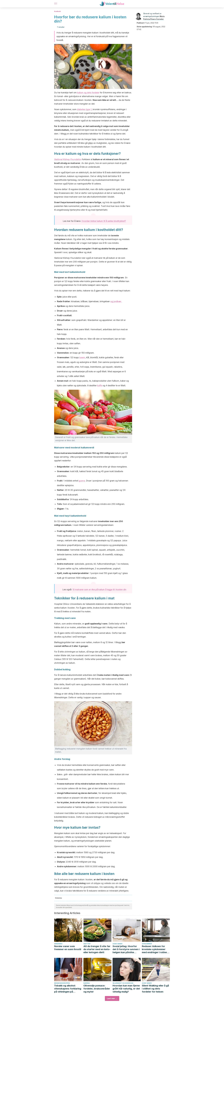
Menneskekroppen (62, 983)
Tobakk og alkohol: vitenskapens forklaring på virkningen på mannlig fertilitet (67, 988)
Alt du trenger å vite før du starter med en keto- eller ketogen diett (96, 949)
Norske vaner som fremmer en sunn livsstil (67, 948)
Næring (86, 983)
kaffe (99, 385)
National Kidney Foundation (67, 159)
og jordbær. (116, 301)
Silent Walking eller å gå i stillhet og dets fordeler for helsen (155, 988)
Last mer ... (112, 998)
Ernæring (58, 944)
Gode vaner (117, 944)
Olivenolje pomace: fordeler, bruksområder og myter (96, 988)
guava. (82, 480)
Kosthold (57, 11)
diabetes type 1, (84, 109)
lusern (82, 357)
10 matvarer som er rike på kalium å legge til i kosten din (99, 589)
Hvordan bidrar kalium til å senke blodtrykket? (104, 221)
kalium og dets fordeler (88, 92)
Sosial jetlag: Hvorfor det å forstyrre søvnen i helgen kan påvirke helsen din (126, 949)
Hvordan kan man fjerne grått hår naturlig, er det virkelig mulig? (126, 988)
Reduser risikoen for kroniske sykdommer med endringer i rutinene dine (156, 949)
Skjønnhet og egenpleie (123, 983)
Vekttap (86, 944)
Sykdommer (147, 944)
